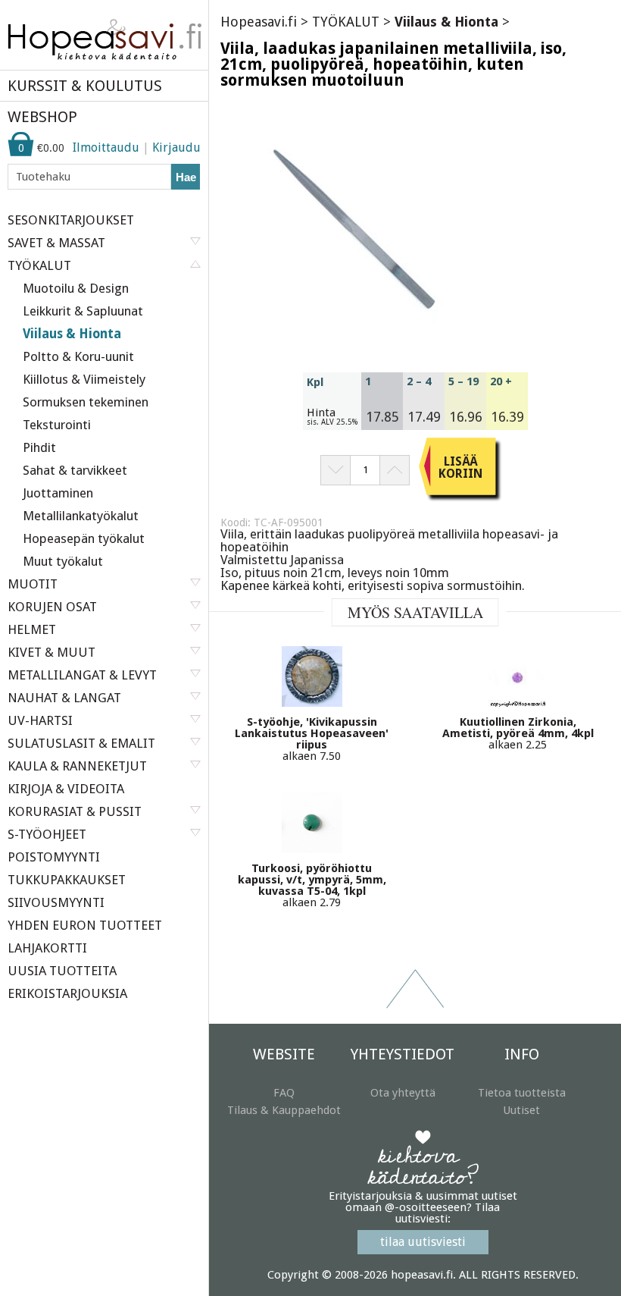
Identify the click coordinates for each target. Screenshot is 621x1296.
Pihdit (39, 447)
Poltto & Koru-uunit (78, 356)
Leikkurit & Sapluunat (83, 311)
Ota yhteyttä (402, 1093)
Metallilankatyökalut (81, 515)
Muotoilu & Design (76, 288)
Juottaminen (58, 493)
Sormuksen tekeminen (85, 402)
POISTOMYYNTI (54, 857)
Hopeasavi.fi (258, 22)
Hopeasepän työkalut (84, 538)
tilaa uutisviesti (423, 1242)
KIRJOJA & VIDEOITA (66, 788)
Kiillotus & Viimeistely (84, 379)
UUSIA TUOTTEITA (62, 970)
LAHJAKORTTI (47, 948)
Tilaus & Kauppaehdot (284, 1110)
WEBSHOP (42, 117)
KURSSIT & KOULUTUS (85, 86)
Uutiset (521, 1110)
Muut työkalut (63, 561)
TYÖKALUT (345, 22)
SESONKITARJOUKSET (71, 220)
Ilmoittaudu (106, 147)
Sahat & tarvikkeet (75, 470)
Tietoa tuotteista (522, 1093)
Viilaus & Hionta (72, 333)
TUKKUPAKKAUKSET (67, 879)
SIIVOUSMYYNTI (56, 902)
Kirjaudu (176, 147)
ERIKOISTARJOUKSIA (67, 993)
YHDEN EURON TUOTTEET (85, 925)
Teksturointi (57, 424)
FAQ (284, 1093)
